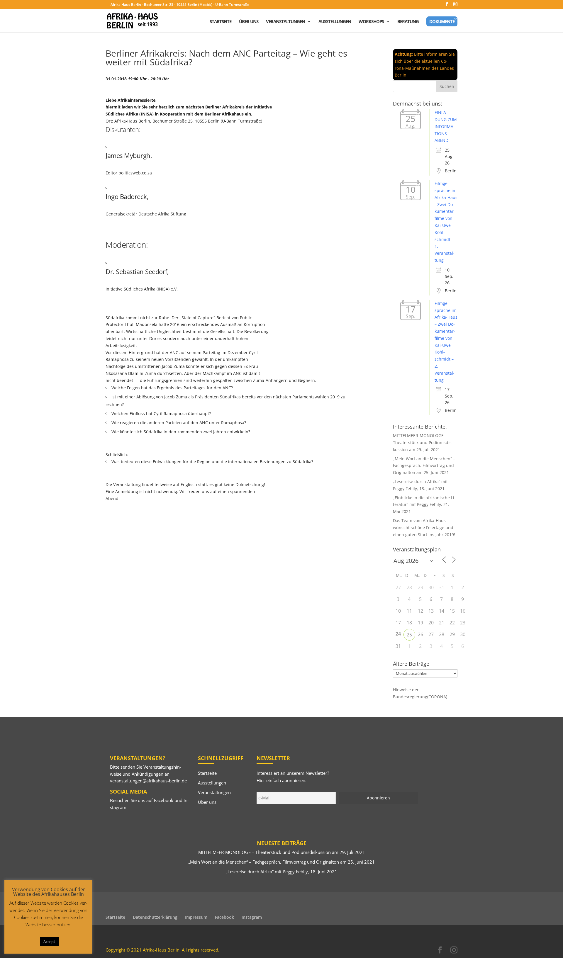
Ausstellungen (334, 21)
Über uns (248, 21)
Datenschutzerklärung (155, 917)
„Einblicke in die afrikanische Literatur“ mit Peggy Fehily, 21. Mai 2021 (424, 504)
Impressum (196, 917)
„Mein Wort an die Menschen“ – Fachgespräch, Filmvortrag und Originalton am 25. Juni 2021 (424, 465)
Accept (49, 941)
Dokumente (442, 21)
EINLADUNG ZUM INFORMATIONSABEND (446, 126)
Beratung (408, 21)
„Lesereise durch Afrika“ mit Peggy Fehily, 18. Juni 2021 (281, 871)
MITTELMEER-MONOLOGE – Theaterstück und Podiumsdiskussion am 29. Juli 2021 (423, 442)
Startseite (220, 21)
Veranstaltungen (285, 21)
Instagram (252, 917)
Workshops (371, 21)
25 (409, 634)
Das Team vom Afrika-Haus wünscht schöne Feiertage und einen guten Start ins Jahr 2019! (424, 527)
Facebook (163, 800)
